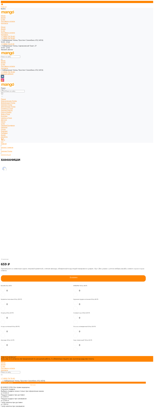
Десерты (4, 137)
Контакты (4, 35)
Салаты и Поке (6, 118)
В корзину (74, 277)
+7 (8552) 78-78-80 (8, 72)
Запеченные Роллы (8, 107)
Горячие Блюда (6, 110)
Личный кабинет (7, 74)
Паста (3, 122)
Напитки (4, 127)
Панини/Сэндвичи (8, 125)
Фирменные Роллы (8, 103)
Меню (3, 27)
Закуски (4, 120)
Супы (3, 124)
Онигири (4, 131)
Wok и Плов (5, 114)
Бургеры (4, 116)
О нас (3, 31)
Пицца (3, 99)
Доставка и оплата (8, 33)
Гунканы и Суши (7, 108)
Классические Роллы (9, 101)
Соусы (3, 129)
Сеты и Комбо (6, 112)
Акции (3, 29)
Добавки (4, 133)
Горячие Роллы (6, 105)
